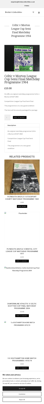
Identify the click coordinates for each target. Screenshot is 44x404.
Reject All (22, 400)
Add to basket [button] (22, 261)
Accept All (22, 388)
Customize (22, 394)
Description (12, 125)
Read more (22, 206)
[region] (22, 387)
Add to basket (19, 117)
